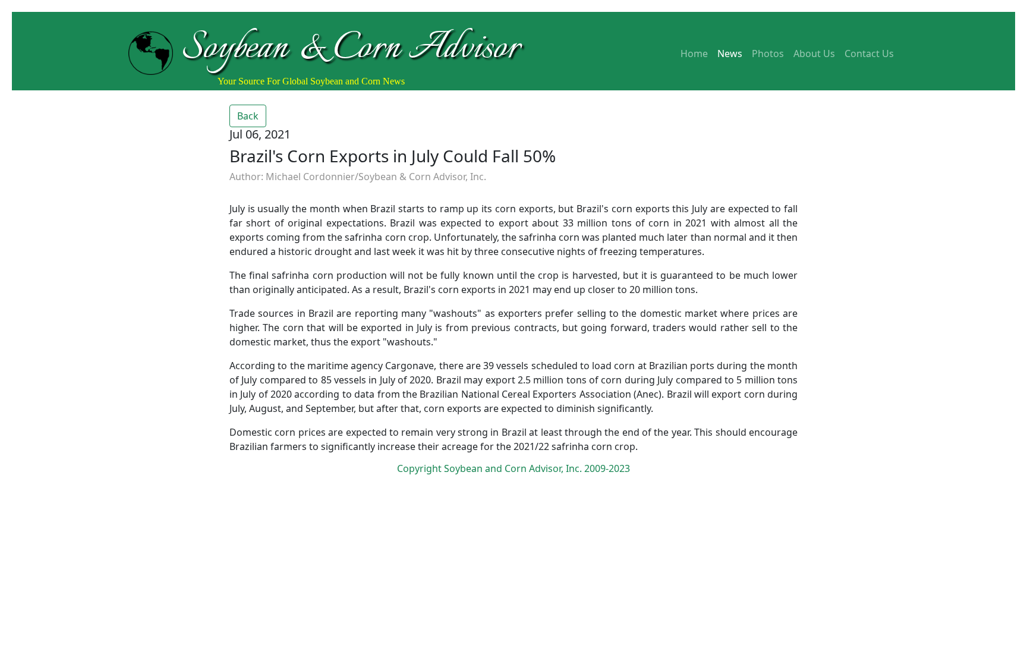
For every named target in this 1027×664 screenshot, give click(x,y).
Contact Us (869, 53)
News (729, 53)
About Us (814, 53)
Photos (768, 53)
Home (694, 53)
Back (248, 115)
